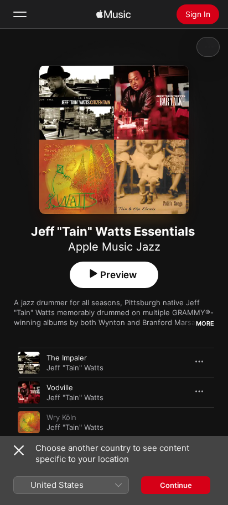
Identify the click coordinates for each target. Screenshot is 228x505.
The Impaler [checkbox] (66, 357)
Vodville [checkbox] (59, 387)
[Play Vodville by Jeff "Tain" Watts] (29, 392)
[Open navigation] (20, 14)
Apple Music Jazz (114, 246)
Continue (176, 485)
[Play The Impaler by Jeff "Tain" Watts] (29, 363)
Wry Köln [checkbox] (61, 417)
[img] (113, 14)
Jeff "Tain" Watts (74, 367)
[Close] (19, 450)
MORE (205, 323)
